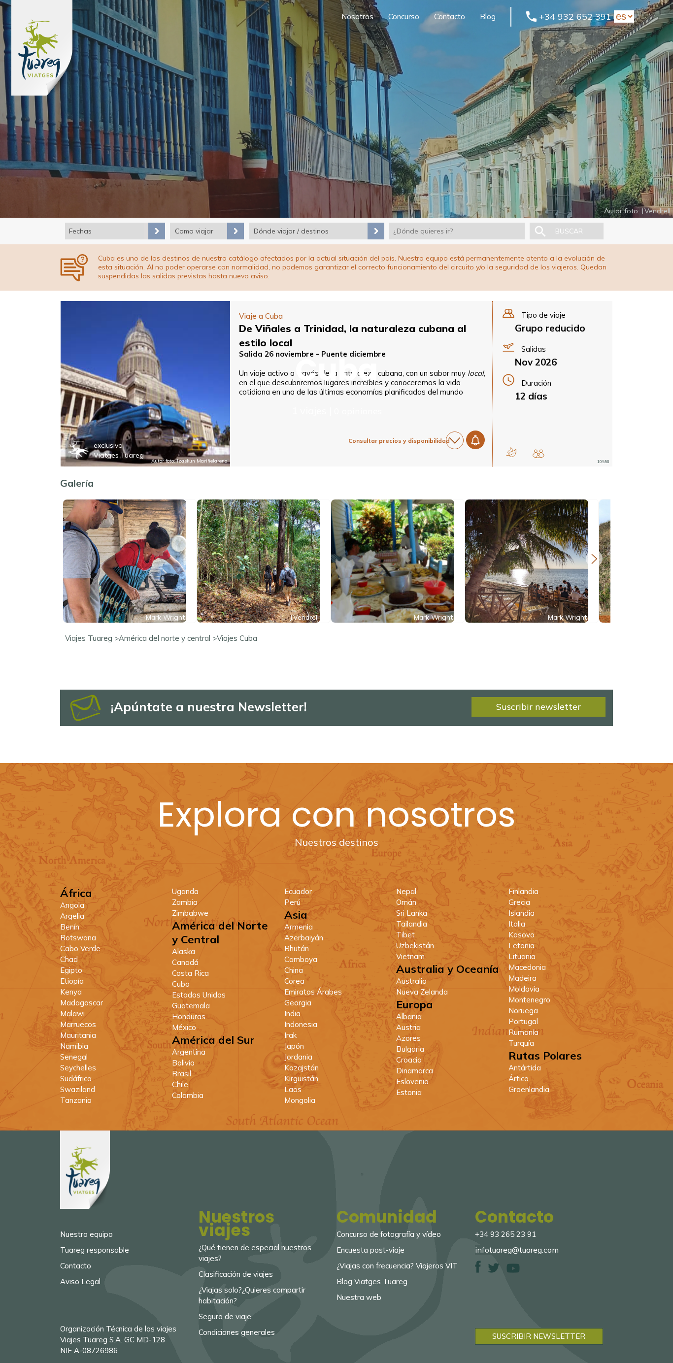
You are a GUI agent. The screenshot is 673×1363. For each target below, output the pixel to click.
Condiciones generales (237, 1332)
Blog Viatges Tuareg (371, 1281)
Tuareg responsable (94, 1250)
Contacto (449, 16)
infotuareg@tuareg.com (517, 1250)
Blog (488, 16)
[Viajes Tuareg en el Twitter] (494, 1270)
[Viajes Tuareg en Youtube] (513, 1270)
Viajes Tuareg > (92, 638)
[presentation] (594, 558)
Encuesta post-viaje (370, 1250)
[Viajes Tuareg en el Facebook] (478, 1270)
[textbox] (457, 231)
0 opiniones (358, 411)
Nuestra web (358, 1297)
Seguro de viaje (225, 1316)
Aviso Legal (80, 1281)
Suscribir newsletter (538, 706)
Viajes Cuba (237, 638)
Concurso (403, 16)
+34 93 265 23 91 (505, 1234)
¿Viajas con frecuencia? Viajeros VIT (397, 1265)
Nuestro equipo (86, 1234)
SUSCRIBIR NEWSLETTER (538, 1336)
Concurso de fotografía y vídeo (388, 1234)
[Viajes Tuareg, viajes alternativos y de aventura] (41, 93)
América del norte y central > (168, 638)
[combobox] (457, 231)
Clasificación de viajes (236, 1274)
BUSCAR (569, 231)
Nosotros (357, 16)
